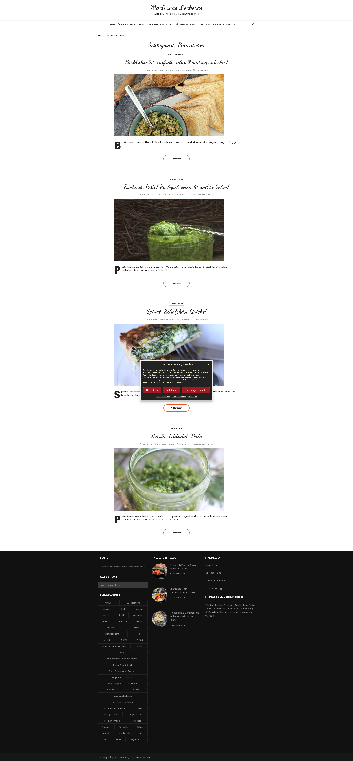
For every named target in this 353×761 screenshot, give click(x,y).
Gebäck (140, 621)
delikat (105, 615)
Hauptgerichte (176, 179)
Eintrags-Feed (213, 572)
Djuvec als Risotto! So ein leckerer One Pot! (183, 567)
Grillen (136, 627)
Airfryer (108, 602)
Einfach (105, 621)
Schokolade (124, 733)
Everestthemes (142, 757)
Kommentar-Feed (215, 580)
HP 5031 (139, 640)
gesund (110, 627)
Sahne (140, 727)
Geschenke (176, 428)
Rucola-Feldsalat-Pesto (176, 436)
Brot (123, 609)
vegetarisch (137, 739)
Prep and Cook (112, 720)
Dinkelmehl (138, 615)
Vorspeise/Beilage (176, 54)
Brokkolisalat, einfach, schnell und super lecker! (176, 62)
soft (141, 733)
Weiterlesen (177, 158)
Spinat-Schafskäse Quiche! (176, 311)
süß (104, 739)
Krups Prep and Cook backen (122, 683)
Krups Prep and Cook (122, 677)
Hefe (137, 633)
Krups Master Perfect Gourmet (123, 658)
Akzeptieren (152, 390)
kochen (139, 646)
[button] (208, 364)
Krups (123, 652)
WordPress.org (213, 588)
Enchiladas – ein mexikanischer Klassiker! (183, 590)
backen (106, 609)
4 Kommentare (202, 319)
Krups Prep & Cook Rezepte (123, 671)
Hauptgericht (112, 633)
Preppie (137, 720)
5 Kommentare (202, 70)
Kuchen (110, 689)
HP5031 (123, 640)
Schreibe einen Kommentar (201, 195)
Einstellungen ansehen (195, 390)
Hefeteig (106, 640)
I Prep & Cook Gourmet (114, 646)
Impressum (192, 396)
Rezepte (123, 727)
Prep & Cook (135, 714)
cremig (139, 609)
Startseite (103, 35)
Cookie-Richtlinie (163, 396)
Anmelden (211, 565)
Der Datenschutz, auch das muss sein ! (220, 24)
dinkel (121, 615)
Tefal (118, 739)
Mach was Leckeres (176, 7)
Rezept (106, 727)
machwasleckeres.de (114, 708)
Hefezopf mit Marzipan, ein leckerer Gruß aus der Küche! (184, 616)
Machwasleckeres (123, 695)
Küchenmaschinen (185, 24)
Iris (189, 70)
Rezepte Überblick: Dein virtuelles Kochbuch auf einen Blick (140, 24)
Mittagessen (110, 714)
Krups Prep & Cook (122, 664)
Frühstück (122, 621)
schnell (105, 733)
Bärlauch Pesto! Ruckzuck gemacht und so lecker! (176, 186)
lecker (136, 689)
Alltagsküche (133, 602)
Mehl (139, 708)
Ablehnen (171, 390)
